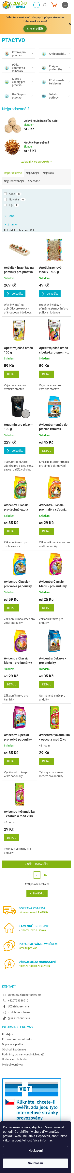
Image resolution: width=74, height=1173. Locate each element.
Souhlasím (35, 1163)
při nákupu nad (34, 912)
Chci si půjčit (35, 28)
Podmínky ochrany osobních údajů (23, 1054)
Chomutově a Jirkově (34, 930)
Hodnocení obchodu (14, 1059)
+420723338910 (18, 1000)
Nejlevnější (32, 172)
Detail (11, 374)
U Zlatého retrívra (18, 1006)
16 (45, 875)
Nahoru (38, 893)
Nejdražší (48, 172)
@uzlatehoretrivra (19, 1018)
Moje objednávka (12, 1064)
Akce (14, 194)
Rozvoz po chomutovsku (17, 1039)
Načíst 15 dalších (37, 864)
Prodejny (7, 1034)
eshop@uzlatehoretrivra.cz (24, 994)
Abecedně (34, 181)
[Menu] (65, 5)
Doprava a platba (12, 1044)
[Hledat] (44, 5)
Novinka (16, 199)
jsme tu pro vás (28, 948)
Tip (13, 205)
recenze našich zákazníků (34, 965)
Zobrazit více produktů (35, 161)
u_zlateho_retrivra (19, 1012)
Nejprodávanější (14, 181)
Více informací (43, 1140)
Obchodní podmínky (14, 1049)
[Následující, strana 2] (37, 875)
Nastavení (35, 1150)
